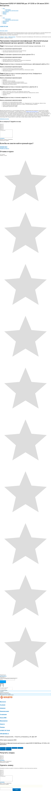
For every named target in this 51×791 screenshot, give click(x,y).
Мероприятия (6, 11)
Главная (2, 36)
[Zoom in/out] (20, 748)
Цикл (4, 8)
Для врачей (7, 9)
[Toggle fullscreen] (14, 748)
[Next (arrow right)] (8, 749)
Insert (16, 789)
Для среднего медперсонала (11, 10)
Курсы (6, 36)
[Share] (8, 748)
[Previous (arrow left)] (3, 749)
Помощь (4, 13)
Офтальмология (11, 36)
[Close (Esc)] (3, 748)
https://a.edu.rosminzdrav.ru (32, 111)
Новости (4, 12)
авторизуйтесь (3, 676)
